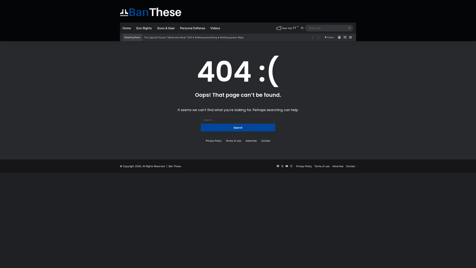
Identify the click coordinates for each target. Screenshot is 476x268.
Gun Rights (144, 28)
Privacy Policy (213, 140)
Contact (265, 140)
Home (127, 28)
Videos (215, 28)
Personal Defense (192, 28)
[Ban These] (150, 12)
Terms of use (233, 140)
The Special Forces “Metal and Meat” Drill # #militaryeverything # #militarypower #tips (194, 37)
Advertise (251, 140)
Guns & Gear (166, 28)
